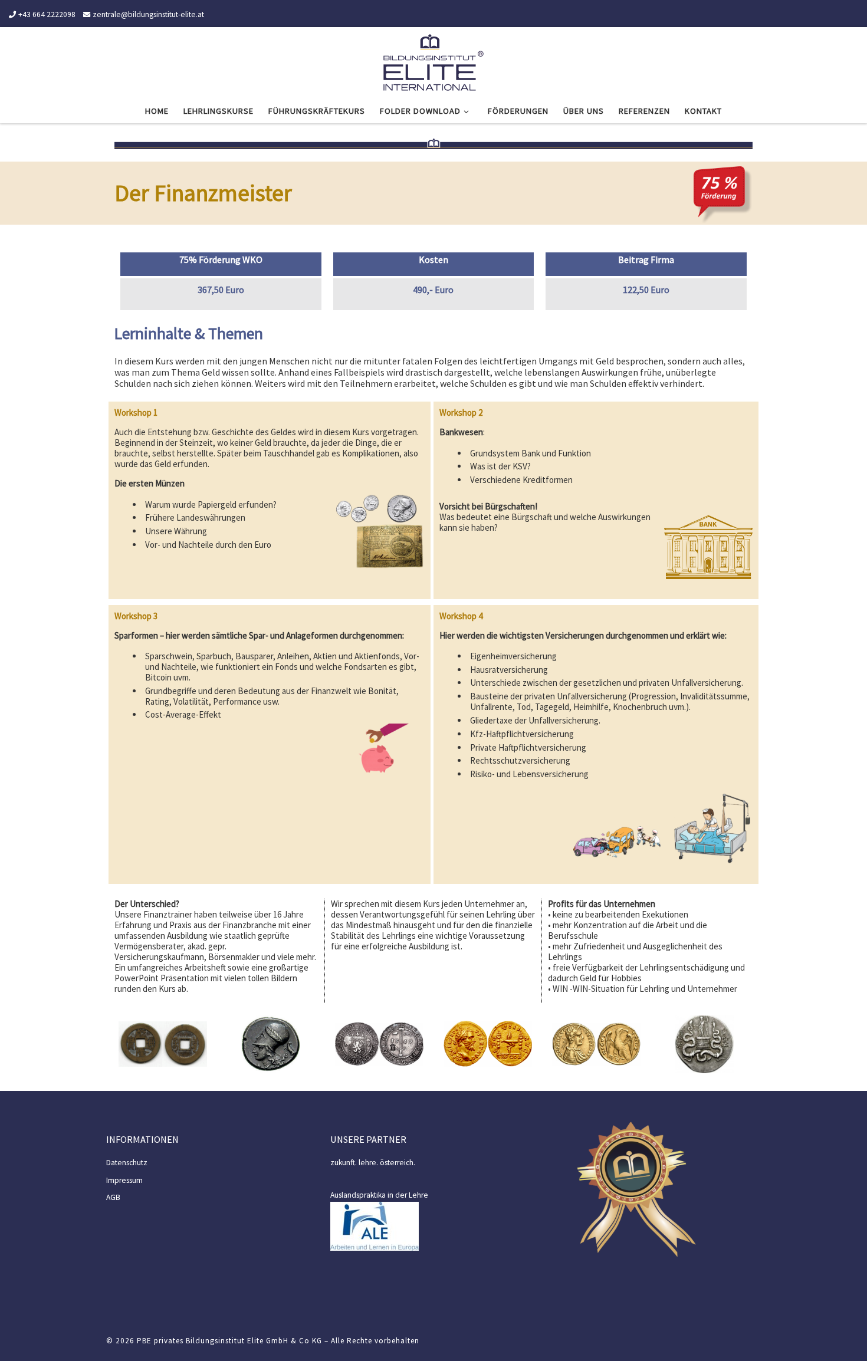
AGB (113, 1197)
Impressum (124, 1180)
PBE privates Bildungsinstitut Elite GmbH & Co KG (229, 1341)
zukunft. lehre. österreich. (372, 1163)
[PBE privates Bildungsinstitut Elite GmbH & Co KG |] (433, 60)
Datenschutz (126, 1163)
